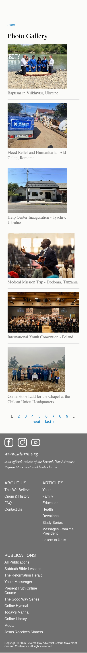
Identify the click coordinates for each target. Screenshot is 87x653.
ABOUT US (15, 483)
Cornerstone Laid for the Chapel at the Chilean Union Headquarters (39, 398)
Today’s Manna (16, 612)
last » (50, 422)
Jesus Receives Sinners (23, 632)
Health (47, 509)
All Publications (16, 562)
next (36, 422)
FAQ (8, 503)
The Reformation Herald (23, 575)
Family (47, 496)
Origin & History (16, 496)
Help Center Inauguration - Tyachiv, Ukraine (37, 219)
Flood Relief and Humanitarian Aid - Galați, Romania (38, 154)
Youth (47, 490)
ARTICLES (53, 483)
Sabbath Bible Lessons (22, 569)
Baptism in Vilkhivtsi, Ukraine (33, 93)
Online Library (15, 619)
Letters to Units (54, 540)
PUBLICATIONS (20, 555)
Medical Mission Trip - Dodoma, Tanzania (43, 282)
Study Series (52, 523)
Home (11, 24)
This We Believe (17, 490)
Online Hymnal (16, 606)
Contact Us (13, 509)
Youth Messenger (18, 582)
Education (50, 503)
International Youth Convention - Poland (40, 337)
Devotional (51, 516)
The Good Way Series (21, 599)
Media (9, 625)
